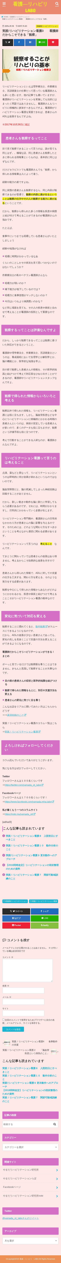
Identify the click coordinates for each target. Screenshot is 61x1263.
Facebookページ (12, 1187)
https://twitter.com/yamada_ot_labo (23, 785)
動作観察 (40, 626)
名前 (5, 986)
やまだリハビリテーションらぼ (19, 1178)
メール (6, 997)
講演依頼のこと (15, 715)
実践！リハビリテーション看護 (21, 731)
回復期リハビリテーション (16, 901)
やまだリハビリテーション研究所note (23, 1195)
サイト (5, 1008)
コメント (7, 957)
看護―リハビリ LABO (32, 7)
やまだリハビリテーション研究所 (21, 1169)
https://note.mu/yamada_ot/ (19, 814)
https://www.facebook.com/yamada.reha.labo (28, 801)
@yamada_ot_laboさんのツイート (20, 1218)
